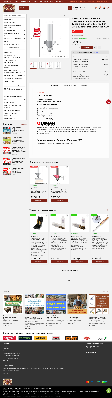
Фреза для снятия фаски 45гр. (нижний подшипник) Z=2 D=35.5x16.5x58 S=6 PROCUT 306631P (59, 192)
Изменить (95, 52)
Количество (75, 44)
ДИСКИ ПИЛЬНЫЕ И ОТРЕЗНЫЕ (13, 78)
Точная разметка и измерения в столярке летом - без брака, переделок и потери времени (98, 317)
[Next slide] (67, 38)
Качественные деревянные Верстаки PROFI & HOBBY (11, 316)
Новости (17, 1)
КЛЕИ (6, 99)
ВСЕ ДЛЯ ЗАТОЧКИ (9, 102)
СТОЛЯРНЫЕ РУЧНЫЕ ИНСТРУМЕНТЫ (10, 52)
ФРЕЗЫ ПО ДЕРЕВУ (9, 82)
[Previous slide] (32, 38)
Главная (5, 1)
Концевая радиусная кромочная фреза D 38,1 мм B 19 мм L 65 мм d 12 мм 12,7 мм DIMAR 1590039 (39, 192)
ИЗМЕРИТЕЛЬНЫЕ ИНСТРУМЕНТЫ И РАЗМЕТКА (12, 56)
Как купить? (6, 348)
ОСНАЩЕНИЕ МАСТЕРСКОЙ (12, 48)
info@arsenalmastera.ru (80, 9)
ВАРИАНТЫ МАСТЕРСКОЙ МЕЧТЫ (11, 34)
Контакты (35, 1)
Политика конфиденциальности (11, 353)
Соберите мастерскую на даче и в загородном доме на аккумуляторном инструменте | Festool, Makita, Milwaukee (34, 318)
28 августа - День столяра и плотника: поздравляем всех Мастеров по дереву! (18, 139)
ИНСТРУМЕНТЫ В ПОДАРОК (12, 110)
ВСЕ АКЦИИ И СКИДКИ (11, 30)
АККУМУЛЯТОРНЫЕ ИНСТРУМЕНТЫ (10, 61)
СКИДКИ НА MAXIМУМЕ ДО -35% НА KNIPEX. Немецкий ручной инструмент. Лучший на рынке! (19, 150)
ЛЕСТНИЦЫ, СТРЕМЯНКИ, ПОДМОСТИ (11, 114)
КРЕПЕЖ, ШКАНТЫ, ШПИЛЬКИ (13, 96)
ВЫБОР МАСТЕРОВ (9, 22)
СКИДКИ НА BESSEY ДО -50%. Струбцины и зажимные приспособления (18, 170)
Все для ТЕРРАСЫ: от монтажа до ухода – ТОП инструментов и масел (55, 317)
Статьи (51, 1)
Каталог (11, 1)
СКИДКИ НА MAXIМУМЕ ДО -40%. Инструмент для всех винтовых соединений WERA (18, 160)
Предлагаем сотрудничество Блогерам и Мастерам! (76, 316)
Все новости (23, 124)
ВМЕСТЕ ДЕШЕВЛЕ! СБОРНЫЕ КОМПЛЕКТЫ (12, 26)
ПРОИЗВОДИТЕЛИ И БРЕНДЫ (45, 15)
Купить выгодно (7, 351)
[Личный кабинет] (90, 8)
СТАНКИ (6, 41)
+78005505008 (91, 352)
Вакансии (5, 360)
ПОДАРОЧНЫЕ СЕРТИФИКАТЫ (12, 16)
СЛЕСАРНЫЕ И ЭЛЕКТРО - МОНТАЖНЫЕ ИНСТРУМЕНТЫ (12, 71)
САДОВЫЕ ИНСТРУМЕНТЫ (11, 118)
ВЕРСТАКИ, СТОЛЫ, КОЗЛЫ (12, 44)
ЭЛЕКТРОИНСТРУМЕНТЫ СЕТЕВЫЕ (11, 66)
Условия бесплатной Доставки (11, 370)
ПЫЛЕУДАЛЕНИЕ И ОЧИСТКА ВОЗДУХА (12, 106)
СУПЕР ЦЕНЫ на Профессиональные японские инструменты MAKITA (19, 129)
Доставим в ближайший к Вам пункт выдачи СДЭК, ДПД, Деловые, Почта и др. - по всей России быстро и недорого (33, 368)
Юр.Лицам (58, 1)
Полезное (5, 363)
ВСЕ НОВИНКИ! (8, 19)
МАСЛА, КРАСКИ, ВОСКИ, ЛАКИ (13, 93)
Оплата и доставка (26, 1)
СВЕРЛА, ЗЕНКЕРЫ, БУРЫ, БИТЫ (13, 85)
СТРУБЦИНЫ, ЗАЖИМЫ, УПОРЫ (13, 75)
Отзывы (46, 1)
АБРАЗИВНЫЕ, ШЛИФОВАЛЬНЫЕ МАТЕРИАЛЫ (13, 89)
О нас (40, 1)
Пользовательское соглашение (11, 355)
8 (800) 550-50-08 (79, 7)
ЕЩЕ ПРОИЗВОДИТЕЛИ (61, 15)
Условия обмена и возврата (10, 358)
